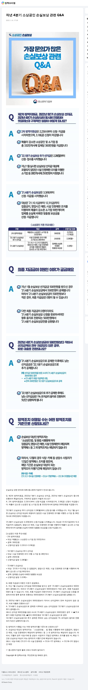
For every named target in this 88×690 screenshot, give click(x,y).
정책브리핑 (10, 3)
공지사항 (34, 672)
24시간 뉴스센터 (23, 672)
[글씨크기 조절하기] (72, 26)
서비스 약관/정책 (44, 672)
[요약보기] (60, 26)
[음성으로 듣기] (64, 26)
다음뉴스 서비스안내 (9, 672)
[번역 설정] (68, 26)
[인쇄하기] (77, 26)
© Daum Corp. (7, 682)
